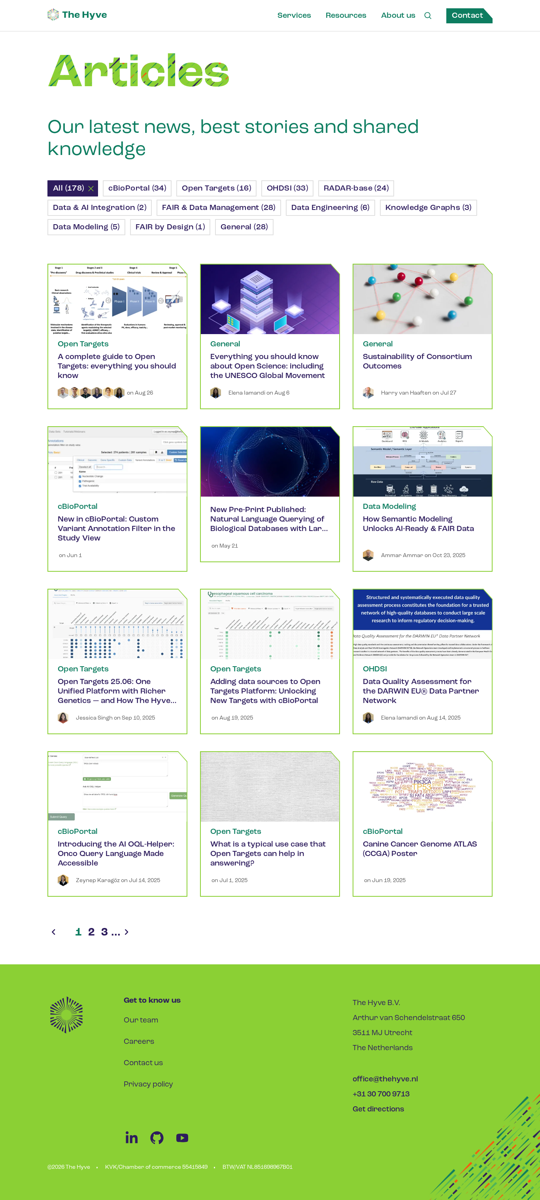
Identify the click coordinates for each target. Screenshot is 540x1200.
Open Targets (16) (216, 189)
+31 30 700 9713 (381, 1094)
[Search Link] (428, 16)
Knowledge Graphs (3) (428, 208)
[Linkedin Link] (136, 1144)
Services (294, 16)
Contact (467, 16)
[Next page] (126, 932)
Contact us (143, 1063)
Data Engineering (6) (330, 208)
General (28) (244, 227)
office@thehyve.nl (385, 1079)
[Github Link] (161, 1144)
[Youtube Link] (186, 1144)
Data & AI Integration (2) (99, 208)
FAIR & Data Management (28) (219, 208)
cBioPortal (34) (137, 189)
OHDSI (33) (287, 189)
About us (398, 16)
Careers (139, 1042)
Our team (141, 1020)
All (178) (68, 189)
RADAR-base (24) (356, 189)
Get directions (378, 1109)
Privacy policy (148, 1085)
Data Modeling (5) (86, 227)
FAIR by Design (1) (170, 227)
